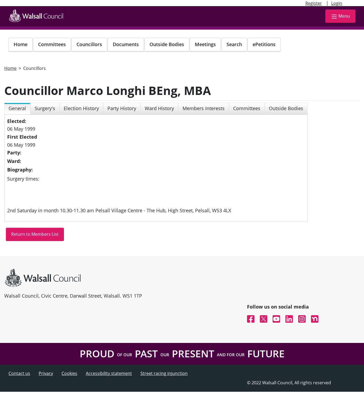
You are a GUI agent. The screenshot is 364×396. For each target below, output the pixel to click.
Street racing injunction (164, 373)
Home (20, 44)
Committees (52, 44)
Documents (126, 44)
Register (313, 3)
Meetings (205, 44)
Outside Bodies (166, 44)
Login (336, 3)
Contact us (19, 373)
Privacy (46, 373)
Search (234, 44)
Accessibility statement (109, 373)
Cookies (69, 373)
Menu (344, 16)
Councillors (89, 44)
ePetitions (264, 44)
